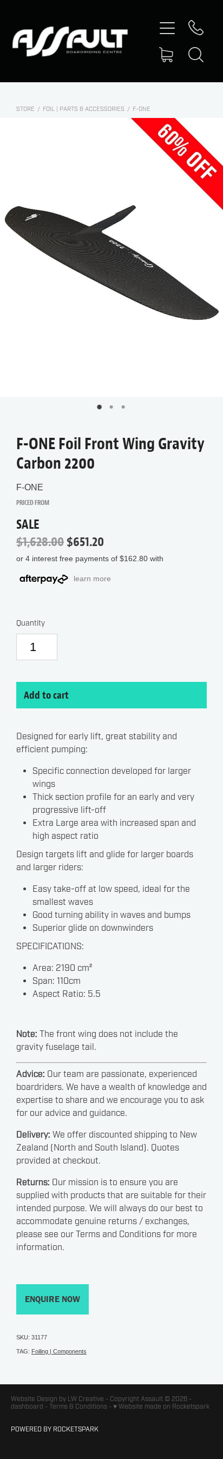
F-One (141, 109)
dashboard (27, 1406)
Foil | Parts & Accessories (83, 109)
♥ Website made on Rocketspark (161, 1406)
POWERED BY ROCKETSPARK (55, 1429)
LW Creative (86, 1399)
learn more (92, 578)
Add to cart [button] (46, 694)
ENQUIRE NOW (52, 1299)
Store (25, 109)
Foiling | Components (59, 1351)
